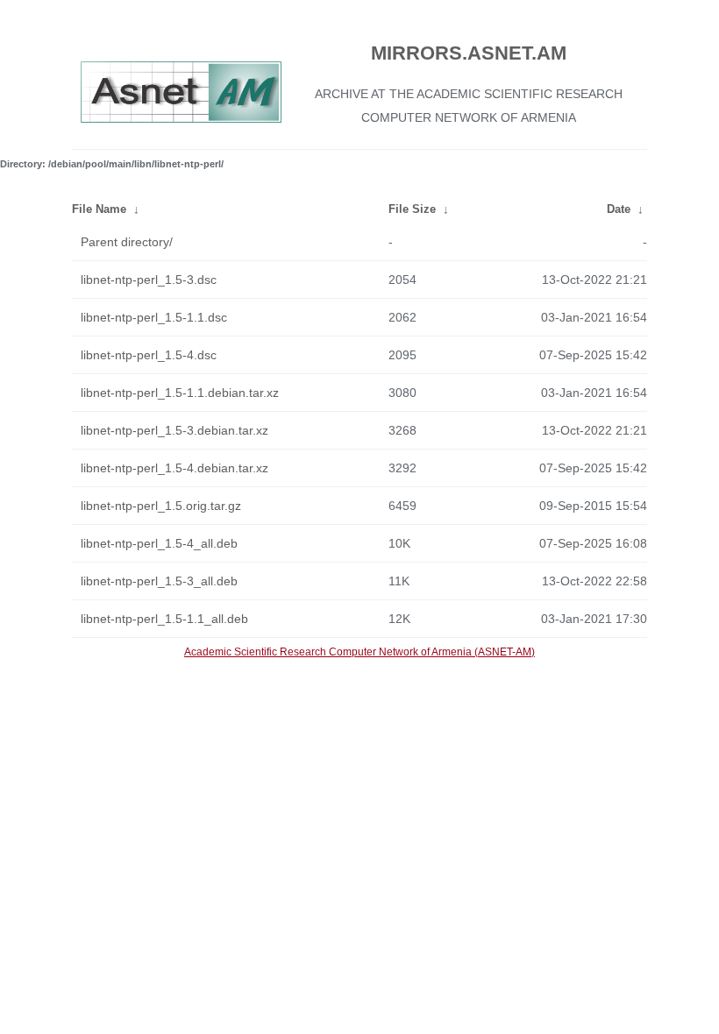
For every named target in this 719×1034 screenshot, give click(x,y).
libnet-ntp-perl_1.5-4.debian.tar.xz (174, 468)
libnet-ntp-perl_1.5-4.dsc (149, 355)
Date (618, 209)
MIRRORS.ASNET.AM (468, 53)
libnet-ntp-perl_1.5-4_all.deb (159, 543)
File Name (99, 209)
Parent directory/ (127, 242)
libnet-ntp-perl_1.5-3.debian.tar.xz (174, 430)
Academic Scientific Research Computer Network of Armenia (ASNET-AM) (359, 652)
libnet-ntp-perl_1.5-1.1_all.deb (164, 619)
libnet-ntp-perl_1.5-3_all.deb (159, 581)
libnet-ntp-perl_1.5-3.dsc (149, 280)
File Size (412, 209)
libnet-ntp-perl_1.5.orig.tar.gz (161, 506)
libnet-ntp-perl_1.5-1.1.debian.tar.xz (180, 393)
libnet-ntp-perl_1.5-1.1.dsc (154, 317)
